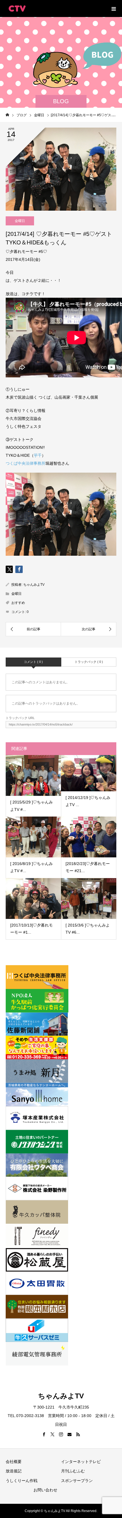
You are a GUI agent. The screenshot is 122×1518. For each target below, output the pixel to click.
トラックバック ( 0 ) (89, 661)
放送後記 (14, 1471)
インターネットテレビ (81, 1461)
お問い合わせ (45, 1490)
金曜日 (20, 221)
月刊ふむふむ (73, 1471)
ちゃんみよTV (34, 585)
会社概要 (14, 1461)
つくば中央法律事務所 (25, 463)
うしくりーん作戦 (21, 1480)
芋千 (38, 455)
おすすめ (18, 603)
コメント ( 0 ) (33, 661)
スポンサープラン (77, 1480)
